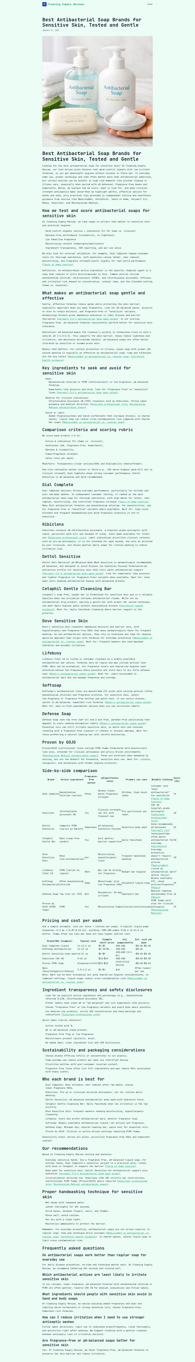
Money (165, 875)
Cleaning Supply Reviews (66, 4)
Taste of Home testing (58, 264)
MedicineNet (159, 865)
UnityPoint (159, 846)
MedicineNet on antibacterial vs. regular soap (99, 356)
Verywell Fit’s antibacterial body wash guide (87, 319)
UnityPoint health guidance (78, 1236)
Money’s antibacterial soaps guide (72, 673)
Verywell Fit (160, 830)
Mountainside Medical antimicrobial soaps (70, 755)
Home (150, 4)
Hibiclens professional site (109, 404)
